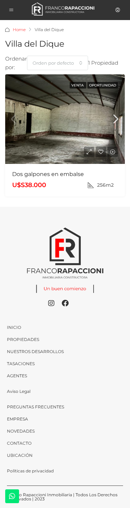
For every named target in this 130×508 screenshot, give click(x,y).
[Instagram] (51, 303)
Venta (78, 85)
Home (19, 29)
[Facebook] (65, 303)
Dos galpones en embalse (48, 174)
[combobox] (57, 63)
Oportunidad (102, 85)
